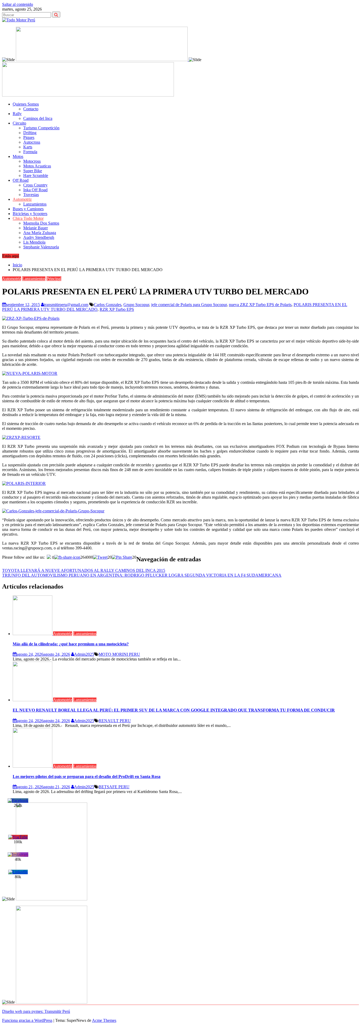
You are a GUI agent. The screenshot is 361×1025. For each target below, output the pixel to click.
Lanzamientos (35, 204)
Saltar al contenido (17, 4)
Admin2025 (84, 654)
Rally (17, 113)
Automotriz (22, 199)
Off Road (21, 180)
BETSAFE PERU (114, 787)
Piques (28, 137)
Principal (54, 278)
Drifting (29, 132)
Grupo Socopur (136, 304)
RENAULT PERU (115, 720)
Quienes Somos (26, 104)
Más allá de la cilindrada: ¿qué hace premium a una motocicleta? (71, 644)
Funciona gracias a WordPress (27, 1020)
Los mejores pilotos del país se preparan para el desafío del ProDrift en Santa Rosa (86, 776)
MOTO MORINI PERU (119, 654)
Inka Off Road (35, 190)
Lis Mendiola (34, 242)
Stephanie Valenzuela (41, 247)
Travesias (31, 194)
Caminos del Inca (37, 118)
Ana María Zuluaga (39, 232)
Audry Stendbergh (38, 237)
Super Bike (32, 170)
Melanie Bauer (35, 228)
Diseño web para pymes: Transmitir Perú (36, 1011)
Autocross (31, 142)
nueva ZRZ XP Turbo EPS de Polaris (260, 304)
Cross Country (35, 185)
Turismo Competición (41, 128)
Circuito (19, 123)
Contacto (30, 109)
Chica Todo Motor (28, 218)
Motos (18, 156)
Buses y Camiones (28, 209)
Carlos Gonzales (107, 304)
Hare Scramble (35, 175)
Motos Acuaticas (37, 166)
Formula (30, 151)
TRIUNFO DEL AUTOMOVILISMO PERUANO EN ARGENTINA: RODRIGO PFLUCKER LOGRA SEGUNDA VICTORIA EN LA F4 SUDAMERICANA (141, 575)
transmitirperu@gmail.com (66, 304)
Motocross (32, 161)
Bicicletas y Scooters (30, 213)
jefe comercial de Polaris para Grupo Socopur (189, 304)
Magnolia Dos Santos (41, 223)
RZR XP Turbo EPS (117, 309)
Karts (27, 147)
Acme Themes (104, 1020)
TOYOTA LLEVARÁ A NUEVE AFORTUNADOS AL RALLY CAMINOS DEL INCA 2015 (83, 570)
